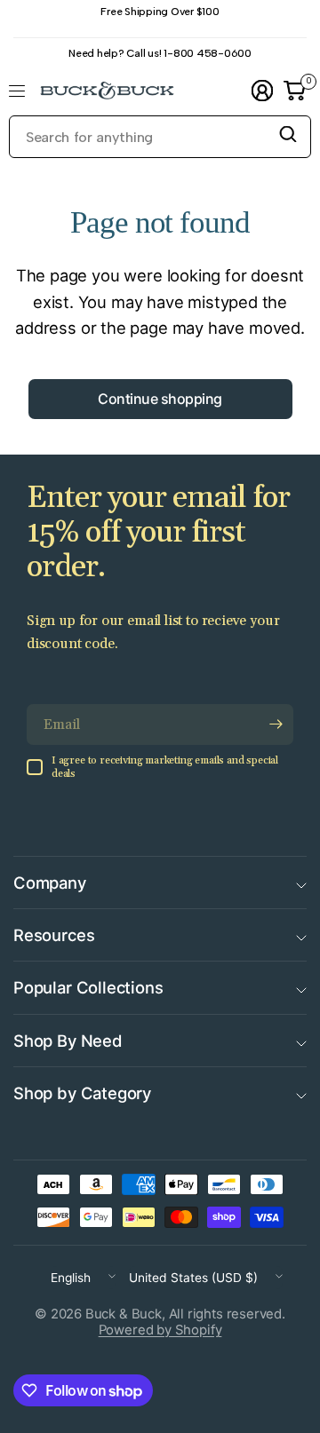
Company (49, 882)
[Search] (288, 134)
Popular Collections (88, 987)
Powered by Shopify (160, 1330)
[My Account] (262, 91)
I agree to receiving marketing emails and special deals (165, 767)
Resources (53, 935)
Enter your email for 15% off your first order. (158, 533)
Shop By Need (68, 1040)
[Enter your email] (275, 724)
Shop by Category (82, 1093)
